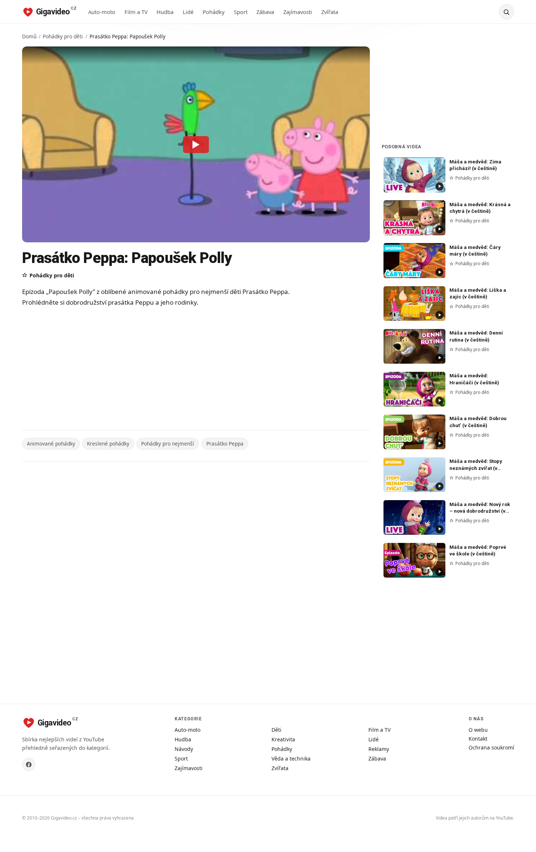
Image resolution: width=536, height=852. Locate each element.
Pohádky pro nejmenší (167, 443)
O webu (478, 729)
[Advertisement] (169, 369)
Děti (276, 729)
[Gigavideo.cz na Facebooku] (28, 764)
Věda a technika (291, 758)
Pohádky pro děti (63, 36)
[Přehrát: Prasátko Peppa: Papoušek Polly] (196, 144)
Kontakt (478, 738)
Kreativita (283, 739)
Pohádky (214, 11)
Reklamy (378, 748)
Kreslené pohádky (108, 443)
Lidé (188, 11)
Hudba (165, 11)
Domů (29, 36)
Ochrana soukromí (491, 747)
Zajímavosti (297, 11)
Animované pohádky (51, 443)
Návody (184, 748)
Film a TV (136, 11)
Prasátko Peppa (225, 443)
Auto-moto (101, 11)
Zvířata (329, 11)
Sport (241, 11)
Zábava (265, 11)
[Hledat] (506, 12)
